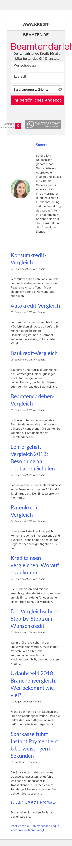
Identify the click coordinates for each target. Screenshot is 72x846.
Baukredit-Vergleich (34, 353)
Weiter (52, 802)
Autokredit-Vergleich (35, 305)
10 (44, 802)
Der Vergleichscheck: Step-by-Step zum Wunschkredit (35, 618)
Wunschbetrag (24, 65)
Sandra (42, 145)
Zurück (16, 802)
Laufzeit (20, 76)
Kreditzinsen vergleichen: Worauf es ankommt (35, 565)
